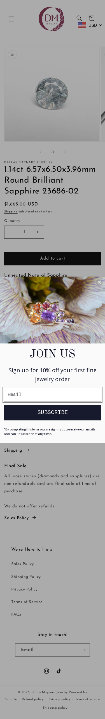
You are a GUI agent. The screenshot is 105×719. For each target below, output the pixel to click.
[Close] (99, 282)
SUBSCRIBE (53, 412)
